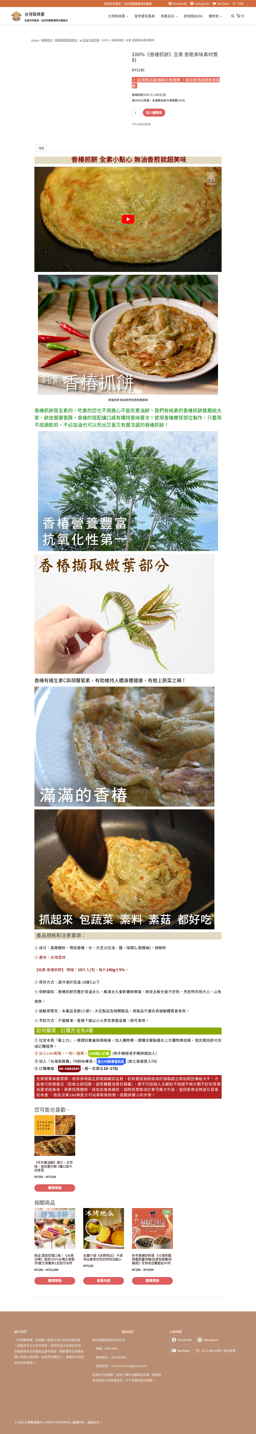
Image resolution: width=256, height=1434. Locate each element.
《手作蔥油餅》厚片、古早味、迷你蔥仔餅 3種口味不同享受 (53, 1166)
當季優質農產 (144, 15)
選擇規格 (55, 1188)
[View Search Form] (230, 16)
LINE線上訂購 (99, 1054)
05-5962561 (69, 1069)
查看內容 (103, 1281)
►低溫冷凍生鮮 (144, 124)
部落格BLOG (193, 15)
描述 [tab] (41, 148)
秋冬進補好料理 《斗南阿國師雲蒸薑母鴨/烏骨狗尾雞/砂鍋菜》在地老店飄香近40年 (152, 1259)
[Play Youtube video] (128, 219)
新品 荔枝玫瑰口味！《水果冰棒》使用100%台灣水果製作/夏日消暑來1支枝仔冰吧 (54, 1259)
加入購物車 (154, 113)
